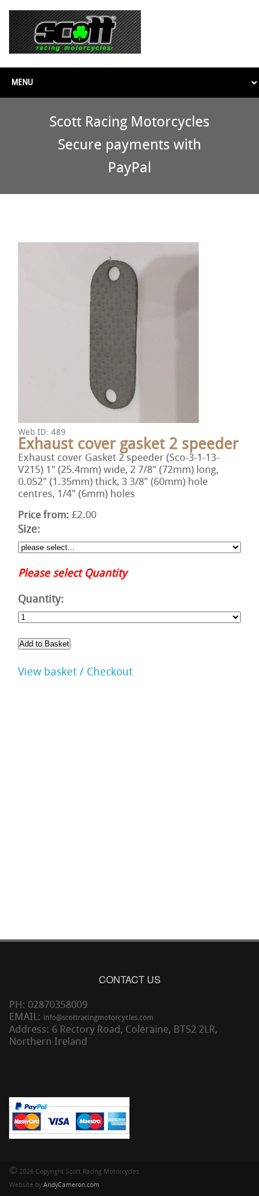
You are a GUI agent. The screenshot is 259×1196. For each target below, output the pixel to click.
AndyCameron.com (71, 1185)
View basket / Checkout (75, 672)
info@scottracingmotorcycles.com (98, 1018)
